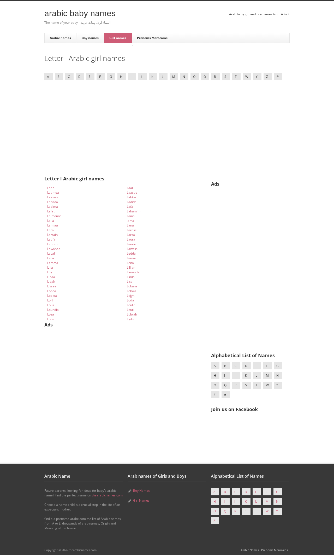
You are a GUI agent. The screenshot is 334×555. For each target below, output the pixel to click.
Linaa (51, 277)
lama (130, 220)
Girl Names (141, 500)
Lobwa (131, 291)
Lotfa (130, 300)
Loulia (131, 305)
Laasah (52, 197)
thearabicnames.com (107, 495)
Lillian (131, 267)
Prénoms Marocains (152, 38)
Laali (130, 188)
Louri (130, 309)
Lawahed (53, 249)
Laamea (53, 192)
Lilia (50, 267)
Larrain (52, 234)
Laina (131, 216)
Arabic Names (250, 550)
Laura (131, 239)
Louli (50, 305)
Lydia (130, 319)
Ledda (131, 253)
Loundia (53, 309)
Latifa (51, 239)
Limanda (133, 272)
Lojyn (130, 295)
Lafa (130, 206)
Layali (51, 253)
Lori (50, 300)
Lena (130, 263)
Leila (50, 258)
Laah (50, 188)
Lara (50, 230)
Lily (49, 272)
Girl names (117, 38)
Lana (130, 225)
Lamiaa (52, 225)
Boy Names (141, 490)
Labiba (131, 197)
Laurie (131, 244)
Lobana (132, 286)
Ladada (52, 202)
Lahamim (133, 211)
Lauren (52, 244)
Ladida (131, 202)
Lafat (51, 211)
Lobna (51, 291)
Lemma (52, 263)
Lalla (50, 220)
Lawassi (132, 249)
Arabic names (60, 38)
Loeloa (52, 295)
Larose (132, 230)
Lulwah (132, 314)
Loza (50, 314)
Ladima (52, 206)
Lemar (131, 258)
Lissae (51, 286)
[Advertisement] (167, 123)
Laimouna (54, 216)
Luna (50, 319)
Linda (131, 277)
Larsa (131, 234)
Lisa (130, 281)
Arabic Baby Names (80, 13)
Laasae (132, 192)
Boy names (90, 38)
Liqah (51, 281)
